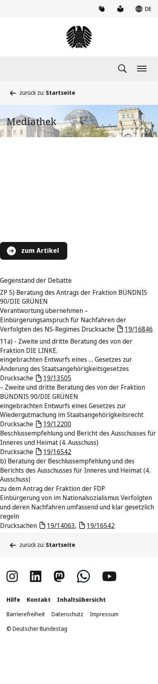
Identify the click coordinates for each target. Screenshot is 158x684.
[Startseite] (79, 37)
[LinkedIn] (35, 576)
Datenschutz (67, 614)
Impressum (104, 614)
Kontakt (39, 599)
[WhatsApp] (83, 576)
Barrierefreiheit (25, 614)
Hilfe (13, 599)
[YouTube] (109, 576)
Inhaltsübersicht (81, 599)
